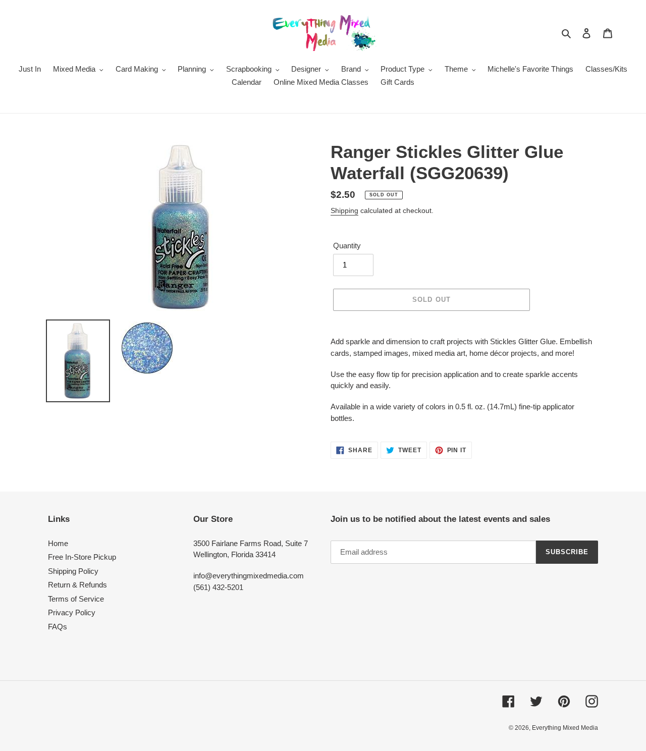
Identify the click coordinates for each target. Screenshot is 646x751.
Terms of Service (76, 599)
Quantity (347, 245)
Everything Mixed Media (565, 727)
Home (58, 543)
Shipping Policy (73, 571)
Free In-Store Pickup (82, 557)
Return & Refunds (77, 584)
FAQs (57, 626)
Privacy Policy (71, 612)
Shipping (344, 210)
